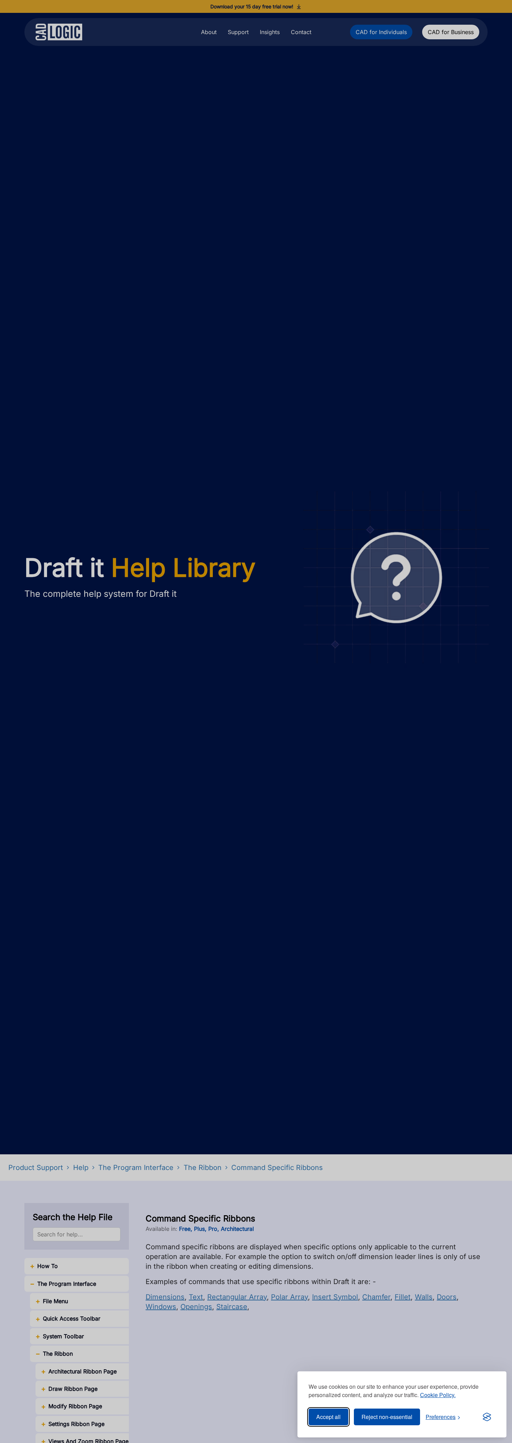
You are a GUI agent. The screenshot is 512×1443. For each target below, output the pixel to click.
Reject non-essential (387, 1417)
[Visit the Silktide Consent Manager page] (487, 1417)
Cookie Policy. (438, 1395)
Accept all (328, 1417)
